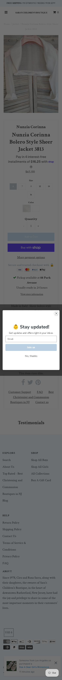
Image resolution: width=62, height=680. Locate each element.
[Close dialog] (56, 313)
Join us (31, 347)
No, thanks (31, 356)
